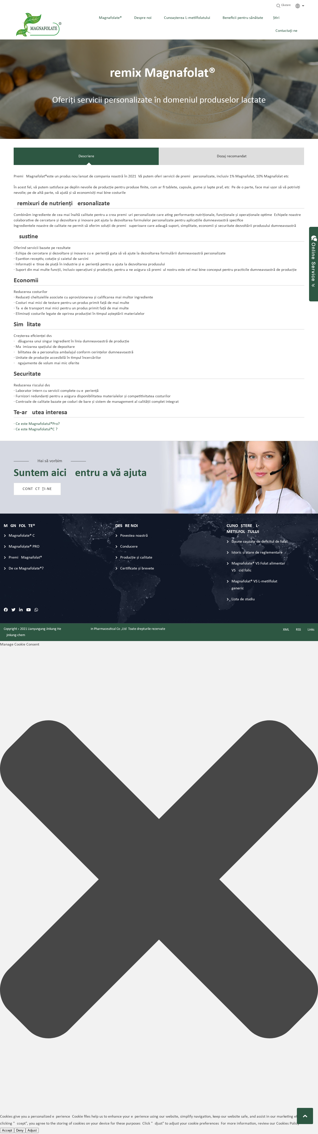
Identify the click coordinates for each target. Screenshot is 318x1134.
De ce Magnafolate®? (26, 568)
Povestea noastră (134, 536)
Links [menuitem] (311, 630)
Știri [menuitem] (276, 18)
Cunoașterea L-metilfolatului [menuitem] (187, 18)
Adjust (32, 1130)
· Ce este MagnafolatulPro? (37, 424)
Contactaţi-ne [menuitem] (286, 31)
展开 (313, 259)
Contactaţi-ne (37, 489)
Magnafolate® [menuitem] (110, 18)
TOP (305, 1116)
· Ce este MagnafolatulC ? (35, 429)
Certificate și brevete (137, 568)
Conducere (129, 547)
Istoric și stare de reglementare (257, 553)
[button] (159, 880)
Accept (7, 1130)
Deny (20, 1130)
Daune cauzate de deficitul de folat (260, 542)
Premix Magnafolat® (25, 558)
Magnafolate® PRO (24, 547)
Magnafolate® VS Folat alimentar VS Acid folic (258, 567)
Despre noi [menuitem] (143, 18)
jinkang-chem (15, 635)
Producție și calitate (136, 558)
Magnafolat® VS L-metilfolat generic (254, 584)
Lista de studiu (243, 599)
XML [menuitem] (286, 630)
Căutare (285, 5)
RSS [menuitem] (298, 630)
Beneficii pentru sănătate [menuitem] (243, 18)
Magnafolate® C (22, 536)
